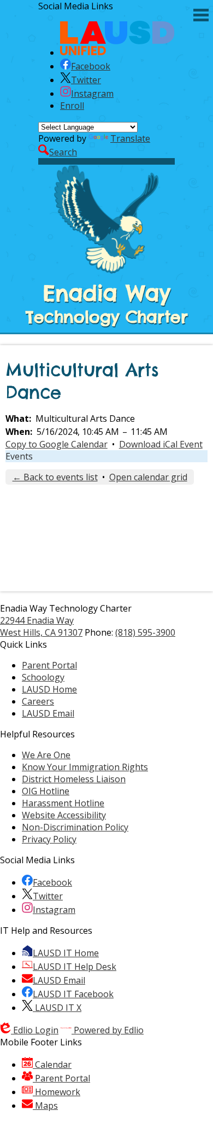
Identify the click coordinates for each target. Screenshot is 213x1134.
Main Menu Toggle (201, 15)
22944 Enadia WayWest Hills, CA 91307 (41, 626)
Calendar (52, 1065)
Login (35, 1030)
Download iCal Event (161, 444)
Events (19, 456)
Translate (130, 138)
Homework (56, 1092)
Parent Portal (61, 1078)
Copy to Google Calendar (56, 444)
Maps (45, 1106)
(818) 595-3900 (145, 632)
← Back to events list (55, 477)
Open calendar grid (148, 477)
